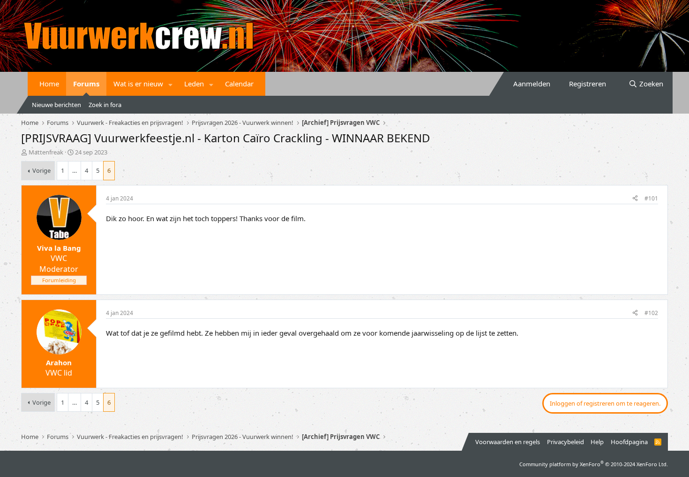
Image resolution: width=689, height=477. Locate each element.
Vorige (41, 170)
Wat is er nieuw (138, 83)
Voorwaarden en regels (507, 442)
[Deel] (635, 198)
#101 (651, 198)
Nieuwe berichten (56, 104)
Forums (86, 83)
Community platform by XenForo (593, 464)
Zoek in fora (105, 104)
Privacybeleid (565, 442)
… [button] (74, 170)
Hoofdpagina (629, 442)
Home (49, 83)
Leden (194, 83)
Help (597, 442)
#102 (651, 313)
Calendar (239, 83)
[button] (170, 84)
